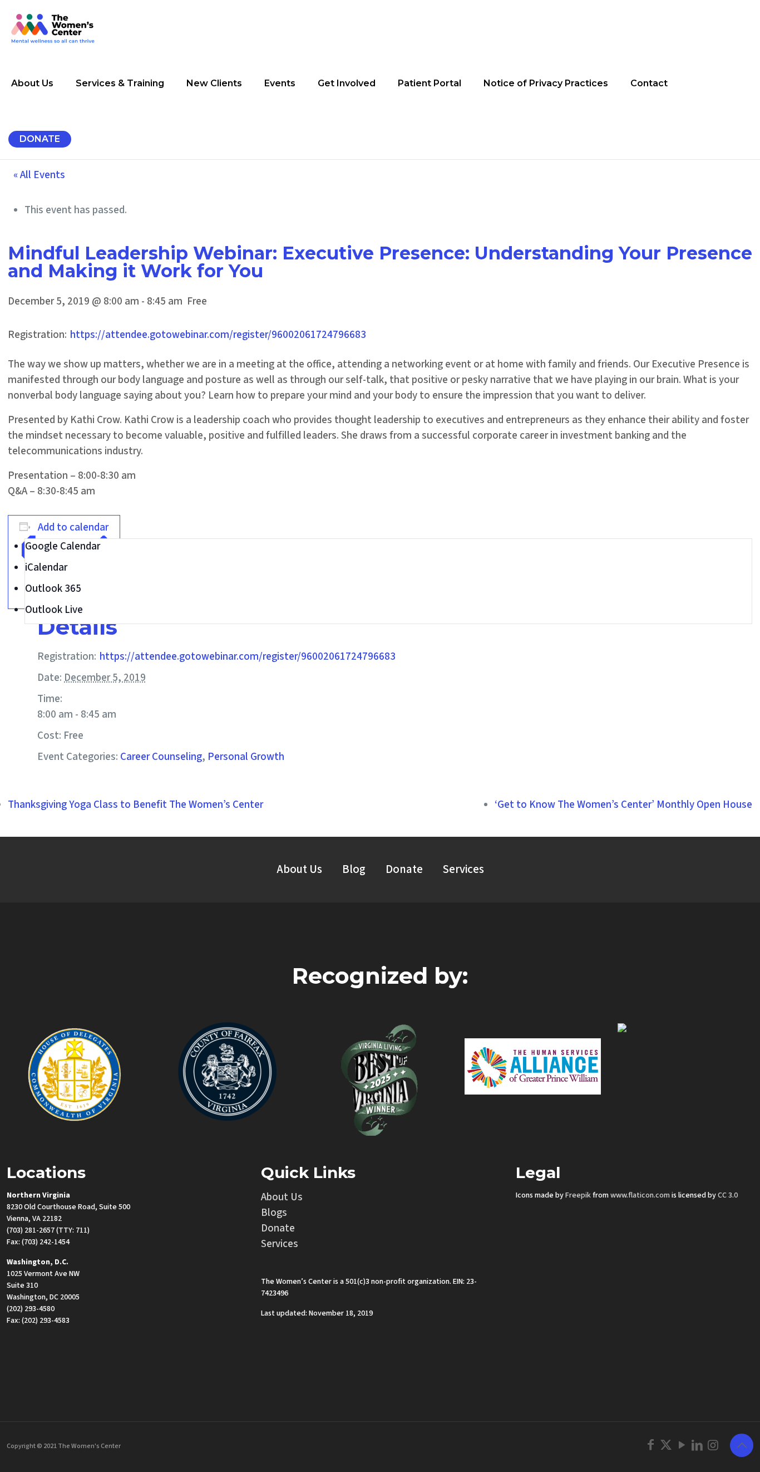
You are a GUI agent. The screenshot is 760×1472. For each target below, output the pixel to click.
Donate (404, 869)
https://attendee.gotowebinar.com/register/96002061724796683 (218, 334)
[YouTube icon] (681, 1445)
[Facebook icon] (650, 1445)
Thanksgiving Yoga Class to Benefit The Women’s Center (135, 804)
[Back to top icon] (741, 1445)
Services (463, 869)
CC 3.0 (728, 1195)
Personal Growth (246, 756)
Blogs (274, 1212)
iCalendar (46, 567)
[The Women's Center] (53, 28)
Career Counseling (161, 756)
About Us (299, 869)
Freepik (578, 1195)
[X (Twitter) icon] (666, 1445)
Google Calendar (62, 546)
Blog (354, 869)
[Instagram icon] (713, 1445)
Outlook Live (54, 609)
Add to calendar (73, 527)
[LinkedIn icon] (697, 1445)
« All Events (39, 175)
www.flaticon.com (640, 1195)
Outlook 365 (53, 588)
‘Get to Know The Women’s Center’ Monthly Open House (623, 804)
